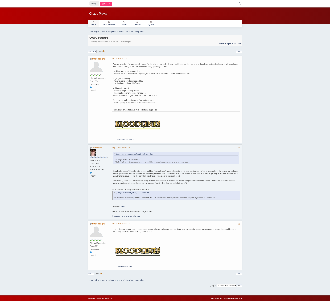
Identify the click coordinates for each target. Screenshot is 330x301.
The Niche (97, 147)
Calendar (137, 24)
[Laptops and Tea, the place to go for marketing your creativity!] (91, 172)
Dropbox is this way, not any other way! (126, 216)
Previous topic (224, 44)
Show (123, 206)
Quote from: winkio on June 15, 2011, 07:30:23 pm (132, 193)
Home (93, 24)
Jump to (213, 285)
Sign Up (151, 24)
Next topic (236, 44)
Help (220, 298)
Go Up (90, 273)
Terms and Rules (229, 298)
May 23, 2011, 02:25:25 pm (121, 224)
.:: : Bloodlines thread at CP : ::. (123, 140)
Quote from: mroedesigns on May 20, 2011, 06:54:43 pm (135, 154)
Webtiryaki (214, 298)
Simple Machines (107, 298)
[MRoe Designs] (91, 87)
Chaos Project (98, 13)
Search (124, 24)
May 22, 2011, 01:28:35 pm (121, 148)
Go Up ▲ (239, 298)
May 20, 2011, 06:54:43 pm (121, 59)
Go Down (92, 51)
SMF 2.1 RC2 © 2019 (94, 298)
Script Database (109, 24)
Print (239, 51)
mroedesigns (98, 58)
